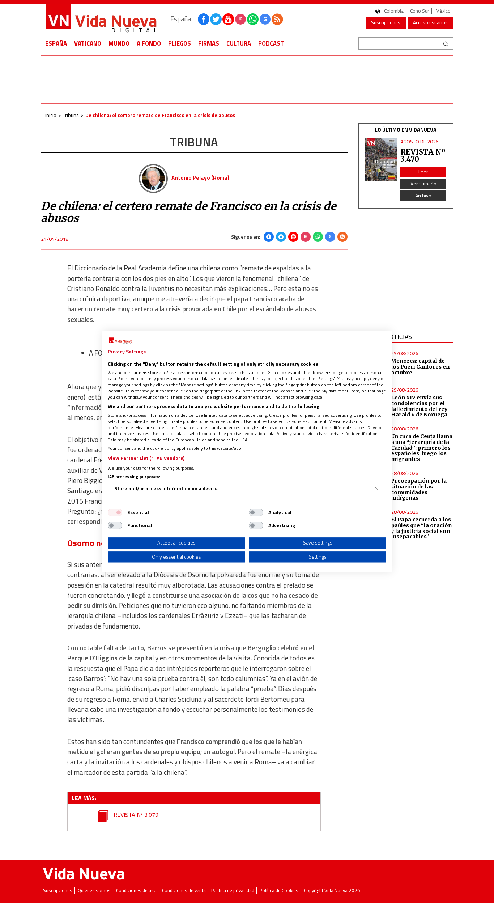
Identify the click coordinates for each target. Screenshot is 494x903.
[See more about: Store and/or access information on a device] (377, 488)
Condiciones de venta (184, 890)
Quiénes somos (94, 890)
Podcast (271, 43)
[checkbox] (115, 512)
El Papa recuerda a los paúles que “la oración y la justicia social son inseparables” (421, 528)
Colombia (394, 11)
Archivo (423, 195)
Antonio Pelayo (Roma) (200, 177)
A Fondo (149, 43)
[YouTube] (293, 237)
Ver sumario (423, 183)
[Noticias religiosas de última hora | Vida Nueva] (101, 19)
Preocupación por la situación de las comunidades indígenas (419, 489)
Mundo (118, 43)
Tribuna (71, 115)
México (443, 11)
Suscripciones (385, 22)
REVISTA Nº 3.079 (135, 814)
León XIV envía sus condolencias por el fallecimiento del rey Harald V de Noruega (419, 406)
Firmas (208, 43)
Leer (423, 171)
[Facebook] (269, 237)
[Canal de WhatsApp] (252, 19)
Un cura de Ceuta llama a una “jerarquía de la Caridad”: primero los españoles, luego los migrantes (421, 447)
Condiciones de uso (136, 890)
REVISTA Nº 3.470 (422, 155)
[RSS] (342, 237)
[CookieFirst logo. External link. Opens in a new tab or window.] (120, 340)
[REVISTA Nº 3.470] (381, 159)
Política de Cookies (279, 890)
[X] (281, 237)
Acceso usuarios (430, 22)
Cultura (238, 43)
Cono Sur (419, 11)
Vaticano (87, 43)
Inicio (50, 115)
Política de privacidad (232, 890)
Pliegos (179, 43)
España (56, 43)
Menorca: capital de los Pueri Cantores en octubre (420, 367)
